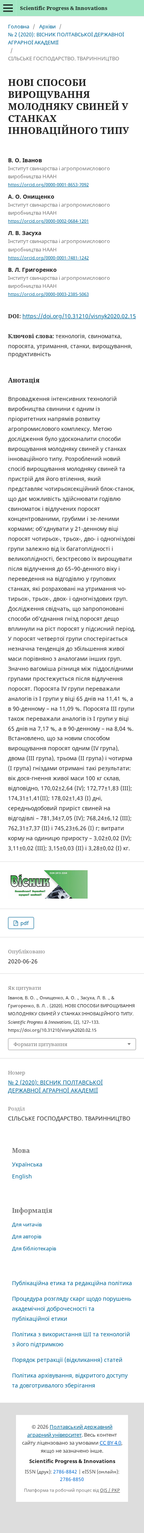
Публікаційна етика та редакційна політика (72, 1283)
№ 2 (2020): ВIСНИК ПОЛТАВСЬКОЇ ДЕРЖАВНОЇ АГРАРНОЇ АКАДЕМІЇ (66, 38)
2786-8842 (65, 1471)
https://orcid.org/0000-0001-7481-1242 (48, 258)
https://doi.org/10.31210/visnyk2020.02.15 (79, 316)
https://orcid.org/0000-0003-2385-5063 (48, 294)
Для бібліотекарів (34, 1248)
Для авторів (26, 1236)
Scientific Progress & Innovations (63, 8)
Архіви (47, 26)
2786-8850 (72, 1479)
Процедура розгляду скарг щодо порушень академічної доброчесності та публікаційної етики (71, 1308)
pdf (23, 923)
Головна (18, 26)
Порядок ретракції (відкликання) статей (67, 1360)
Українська (27, 1164)
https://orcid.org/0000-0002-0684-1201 (48, 221)
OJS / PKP (110, 1490)
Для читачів (27, 1224)
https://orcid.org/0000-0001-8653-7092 (48, 184)
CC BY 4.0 (110, 1442)
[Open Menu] (8, 8)
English (22, 1176)
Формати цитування (40, 1044)
